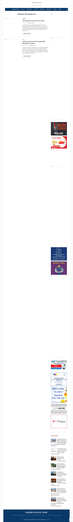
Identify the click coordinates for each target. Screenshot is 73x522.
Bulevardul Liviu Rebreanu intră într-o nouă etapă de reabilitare (62, 473)
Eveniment (29, 9)
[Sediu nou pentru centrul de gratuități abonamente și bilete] (13, 44)
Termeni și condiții (56, 515)
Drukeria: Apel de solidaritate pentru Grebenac (60, 458)
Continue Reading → (27, 33)
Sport (60, 9)
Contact (49, 515)
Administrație (15, 9)
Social (55, 9)
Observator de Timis (36, 512)
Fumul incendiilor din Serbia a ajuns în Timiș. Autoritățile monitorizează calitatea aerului (58, 482)
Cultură (36, 9)
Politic (23, 9)
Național (42, 9)
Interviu (34, 515)
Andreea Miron (31, 22)
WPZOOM (48, 519)
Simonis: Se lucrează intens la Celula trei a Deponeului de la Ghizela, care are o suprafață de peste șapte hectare (59, 491)
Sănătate (48, 9)
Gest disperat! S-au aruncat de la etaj (33, 21)
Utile (23, 39)
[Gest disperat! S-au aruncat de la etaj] (13, 23)
